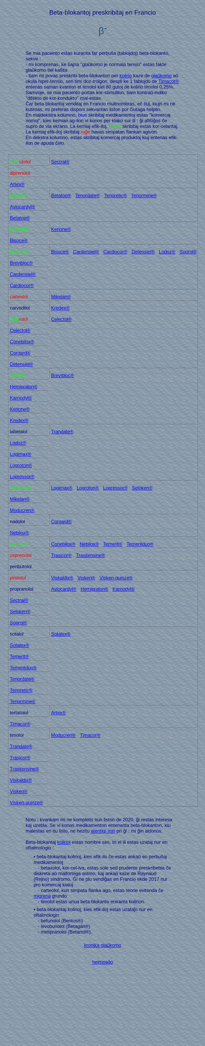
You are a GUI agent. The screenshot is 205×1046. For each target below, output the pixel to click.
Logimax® (20, 454)
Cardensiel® (86, 251)
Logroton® (21, 465)
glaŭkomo (161, 75)
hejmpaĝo (102, 962)
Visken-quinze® (116, 577)
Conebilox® (22, 341)
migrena (42, 896)
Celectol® (61, 319)
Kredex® (60, 308)
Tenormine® (144, 195)
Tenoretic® (115, 195)
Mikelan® (61, 296)
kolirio (126, 75)
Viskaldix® (62, 577)
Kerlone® (61, 229)
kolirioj (63, 842)
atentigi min (103, 831)
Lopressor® (22, 476)
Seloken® (142, 487)
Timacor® (168, 81)
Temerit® (112, 544)
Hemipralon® (23, 386)
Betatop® (61, 195)
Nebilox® (19, 532)
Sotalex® (60, 634)
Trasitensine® (90, 555)
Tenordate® (87, 195)
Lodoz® (167, 251)
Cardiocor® (115, 251)
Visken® (86, 577)
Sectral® (60, 161)
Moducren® (22, 510)
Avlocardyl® (22, 206)
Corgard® (20, 353)
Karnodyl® (21, 398)
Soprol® (188, 251)
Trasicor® (61, 555)
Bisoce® (19, 240)
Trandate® (62, 431)
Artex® (17, 184)
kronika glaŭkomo (102, 945)
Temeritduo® (140, 544)
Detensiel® (143, 251)
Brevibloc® (21, 263)
